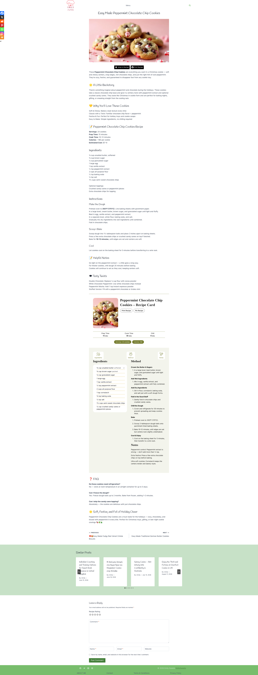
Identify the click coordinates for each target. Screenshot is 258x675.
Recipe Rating (94, 612)
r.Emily (83, 578)
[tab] (124, 587)
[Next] (178, 571)
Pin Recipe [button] (139, 311)
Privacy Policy (175, 673)
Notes (161, 357)
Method (130, 357)
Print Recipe (138, 67)
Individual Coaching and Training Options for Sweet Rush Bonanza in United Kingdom (87, 568)
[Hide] (1, 41)
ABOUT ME (81, 673)
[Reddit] (2, 21)
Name (93, 649)
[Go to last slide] (79, 571)
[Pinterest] (2, 25)
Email (120, 649)
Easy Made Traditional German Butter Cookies (150, 534)
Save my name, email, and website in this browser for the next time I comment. (120, 655)
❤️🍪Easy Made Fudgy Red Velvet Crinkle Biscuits (106, 536)
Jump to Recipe (123, 67)
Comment (94, 622)
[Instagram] (2, 33)
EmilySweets (181, 668)
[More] (2, 37)
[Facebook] (2, 13)
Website (148, 649)
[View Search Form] (190, 5)
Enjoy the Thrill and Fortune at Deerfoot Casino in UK (170, 565)
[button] (124, 368)
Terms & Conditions (141, 673)
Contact (110, 673)
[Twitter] (84, 668)
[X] (2, 17)
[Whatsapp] (2, 29)
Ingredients (98, 357)
